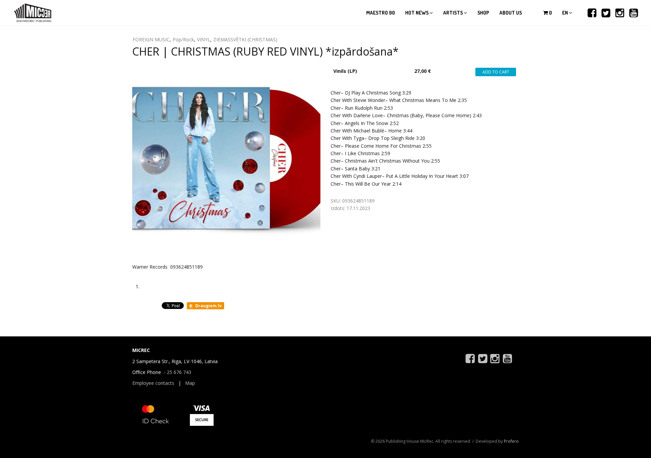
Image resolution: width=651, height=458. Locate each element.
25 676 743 (179, 372)
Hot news (417, 12)
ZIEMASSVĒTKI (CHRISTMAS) (245, 39)
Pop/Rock (183, 39)
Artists (453, 12)
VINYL (203, 39)
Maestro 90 (380, 12)
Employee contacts (153, 383)
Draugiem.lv (208, 306)
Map (190, 383)
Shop (483, 12)
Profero (511, 441)
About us (510, 12)
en (565, 12)
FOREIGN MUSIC (151, 39)
